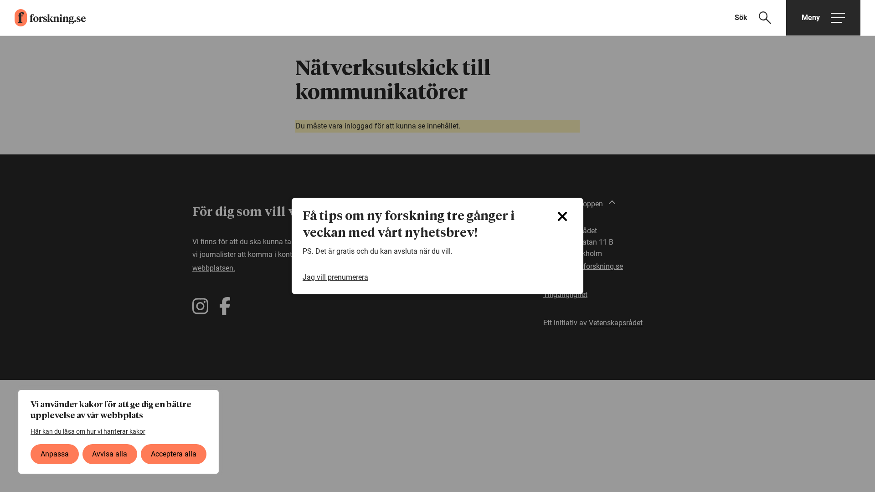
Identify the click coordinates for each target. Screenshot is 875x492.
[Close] (562, 216)
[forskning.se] (43, 17)
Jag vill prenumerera (335, 277)
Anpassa (55, 454)
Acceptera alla (173, 454)
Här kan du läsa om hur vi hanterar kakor (88, 431)
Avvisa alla (109, 454)
